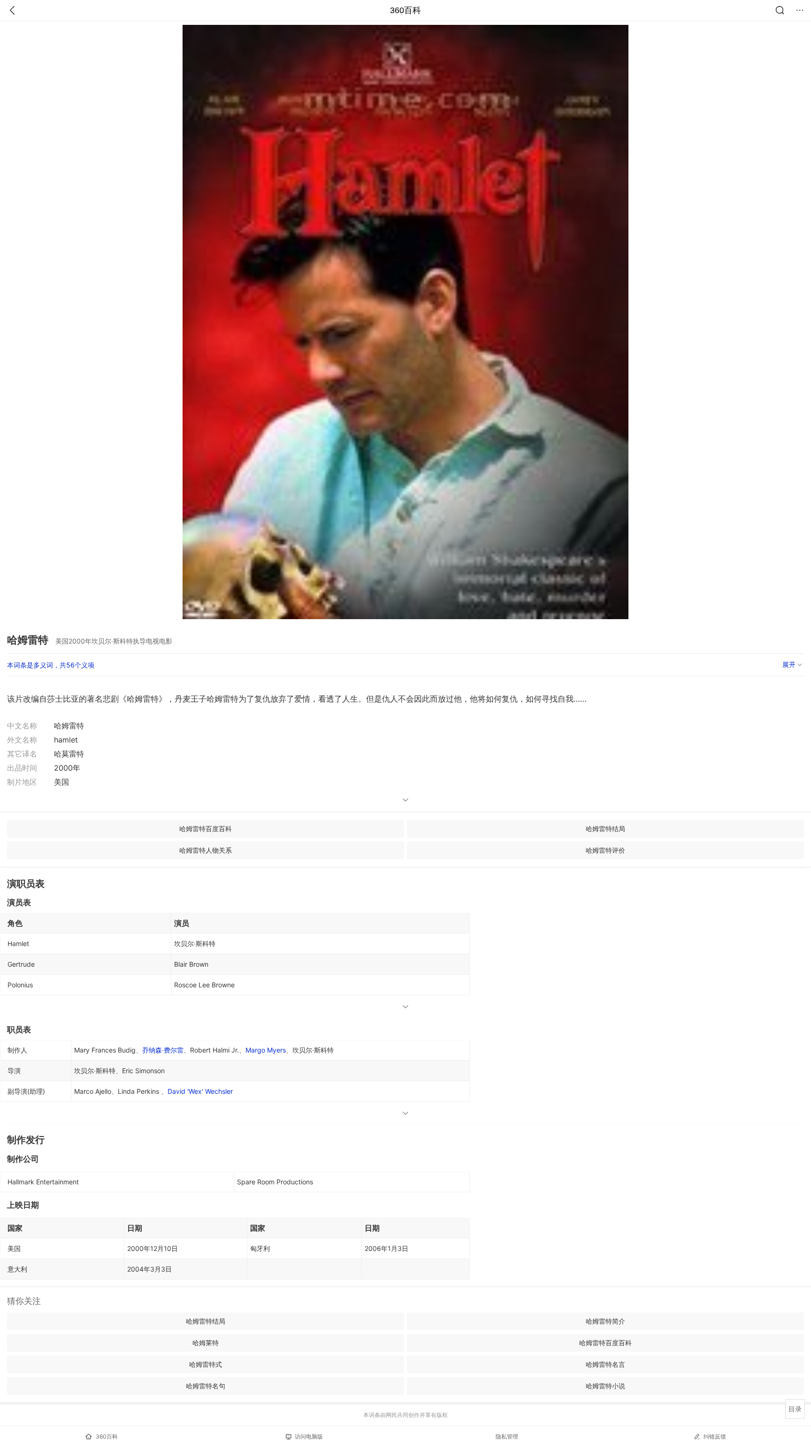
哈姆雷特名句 (205, 1386)
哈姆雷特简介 (605, 1321)
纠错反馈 (715, 1436)
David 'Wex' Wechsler (200, 1091)
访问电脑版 (309, 1436)
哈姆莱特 (205, 1343)
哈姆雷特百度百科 (205, 829)
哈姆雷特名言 (605, 1364)
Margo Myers (265, 1050)
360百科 (405, 10)
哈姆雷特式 (205, 1364)
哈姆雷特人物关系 (205, 850)
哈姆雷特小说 (605, 1386)
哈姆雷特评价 (605, 850)
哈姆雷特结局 (605, 829)
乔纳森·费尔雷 (163, 1050)
